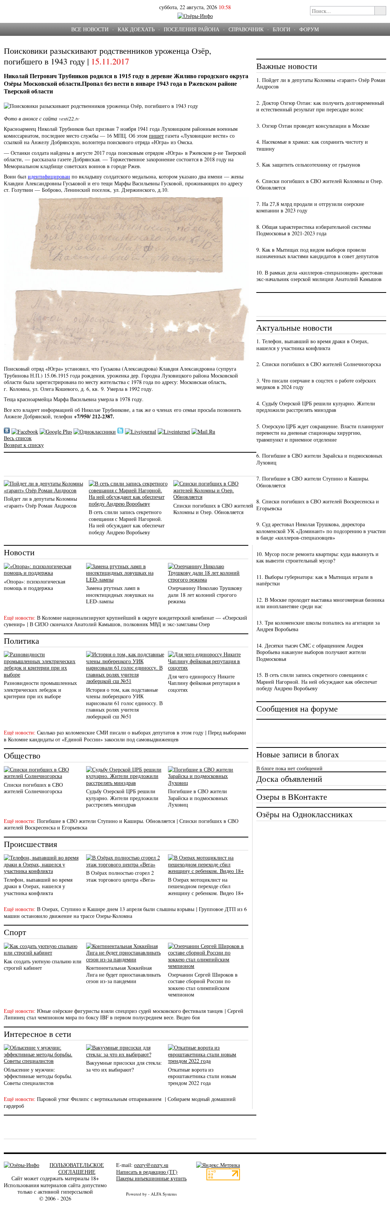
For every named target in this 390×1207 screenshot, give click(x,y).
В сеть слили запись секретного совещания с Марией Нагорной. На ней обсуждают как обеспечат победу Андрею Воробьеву (127, 522)
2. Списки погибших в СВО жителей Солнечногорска (318, 364)
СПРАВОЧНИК (246, 29)
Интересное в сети (37, 1033)
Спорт (15, 931)
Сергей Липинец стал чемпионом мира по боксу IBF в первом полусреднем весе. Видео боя (123, 1014)
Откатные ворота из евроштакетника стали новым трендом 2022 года (202, 1076)
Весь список (18, 438)
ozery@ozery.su (151, 1164)
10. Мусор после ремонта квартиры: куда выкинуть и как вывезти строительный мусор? (317, 557)
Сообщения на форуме (297, 708)
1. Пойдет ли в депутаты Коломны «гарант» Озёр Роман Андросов (320, 83)
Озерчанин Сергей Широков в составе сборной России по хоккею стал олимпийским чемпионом (203, 984)
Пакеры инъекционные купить (151, 1178)
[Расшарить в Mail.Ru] (203, 431)
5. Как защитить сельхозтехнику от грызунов (308, 164)
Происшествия (30, 843)
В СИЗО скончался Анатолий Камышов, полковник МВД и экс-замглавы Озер (120, 624)
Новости (19, 552)
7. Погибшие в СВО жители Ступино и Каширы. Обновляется (312, 482)
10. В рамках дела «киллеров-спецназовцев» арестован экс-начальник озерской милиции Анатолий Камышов (319, 276)
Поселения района (191, 29)
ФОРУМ (309, 29)
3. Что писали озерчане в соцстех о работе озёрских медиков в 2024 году (316, 384)
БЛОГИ (281, 29)
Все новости (90, 29)
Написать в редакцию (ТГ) (146, 1171)
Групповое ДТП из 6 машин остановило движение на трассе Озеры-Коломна (125, 912)
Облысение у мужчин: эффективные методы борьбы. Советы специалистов (38, 1076)
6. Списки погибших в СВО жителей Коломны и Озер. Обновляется (319, 184)
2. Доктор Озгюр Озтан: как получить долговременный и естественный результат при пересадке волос (320, 106)
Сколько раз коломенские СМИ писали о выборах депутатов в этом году (120, 732)
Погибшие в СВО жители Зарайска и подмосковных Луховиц (198, 798)
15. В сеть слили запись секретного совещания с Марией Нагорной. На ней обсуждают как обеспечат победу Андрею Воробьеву (316, 681)
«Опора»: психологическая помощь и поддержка (34, 585)
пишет (156, 135)
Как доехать (136, 29)
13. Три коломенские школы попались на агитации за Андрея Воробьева (318, 626)
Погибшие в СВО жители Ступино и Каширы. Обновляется (106, 820)
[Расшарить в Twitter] (120, 431)
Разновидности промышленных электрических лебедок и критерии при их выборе (40, 689)
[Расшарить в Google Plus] (56, 431)
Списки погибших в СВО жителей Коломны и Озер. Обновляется (213, 509)
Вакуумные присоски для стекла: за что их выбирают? (124, 1066)
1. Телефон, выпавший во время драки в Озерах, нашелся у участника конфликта (312, 345)
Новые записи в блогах (297, 754)
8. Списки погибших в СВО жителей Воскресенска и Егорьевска (317, 505)
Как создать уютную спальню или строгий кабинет (43, 965)
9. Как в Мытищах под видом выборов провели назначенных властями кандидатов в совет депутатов (317, 253)
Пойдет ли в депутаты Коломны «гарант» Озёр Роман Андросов (40, 502)
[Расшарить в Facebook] (24, 431)
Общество (22, 755)
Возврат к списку (24, 444)
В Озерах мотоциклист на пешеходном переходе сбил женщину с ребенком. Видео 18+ (206, 886)
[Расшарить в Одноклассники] (95, 431)
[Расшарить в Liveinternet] (174, 431)
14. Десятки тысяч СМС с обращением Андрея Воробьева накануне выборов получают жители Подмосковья (311, 652)
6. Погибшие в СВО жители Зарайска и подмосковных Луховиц (319, 459)
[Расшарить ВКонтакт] (7, 431)
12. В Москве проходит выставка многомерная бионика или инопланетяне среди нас (320, 603)
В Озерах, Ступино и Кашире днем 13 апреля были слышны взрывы (115, 909)
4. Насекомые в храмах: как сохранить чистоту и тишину (312, 145)
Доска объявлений (289, 778)
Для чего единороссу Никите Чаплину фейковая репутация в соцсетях (204, 683)
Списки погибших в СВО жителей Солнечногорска (33, 788)
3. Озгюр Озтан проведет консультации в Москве (312, 125)
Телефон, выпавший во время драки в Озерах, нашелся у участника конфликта (38, 886)
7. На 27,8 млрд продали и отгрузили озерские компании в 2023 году (310, 207)
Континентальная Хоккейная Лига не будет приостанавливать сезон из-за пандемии (123, 974)
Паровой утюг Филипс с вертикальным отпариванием (100, 1099)
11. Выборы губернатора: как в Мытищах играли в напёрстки (314, 580)
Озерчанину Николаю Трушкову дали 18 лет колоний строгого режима (205, 594)
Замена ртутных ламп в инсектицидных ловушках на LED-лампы (119, 594)
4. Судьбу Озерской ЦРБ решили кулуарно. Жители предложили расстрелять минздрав (315, 407)
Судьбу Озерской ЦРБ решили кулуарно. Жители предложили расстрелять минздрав (122, 798)
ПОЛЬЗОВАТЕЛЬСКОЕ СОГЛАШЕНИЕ (77, 1168)
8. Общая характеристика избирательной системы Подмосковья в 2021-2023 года (313, 230)
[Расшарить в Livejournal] (140, 431)
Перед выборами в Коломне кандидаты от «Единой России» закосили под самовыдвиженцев (125, 736)
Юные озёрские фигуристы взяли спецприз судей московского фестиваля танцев (130, 1010)
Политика (21, 640)
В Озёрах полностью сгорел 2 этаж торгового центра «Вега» (120, 876)
